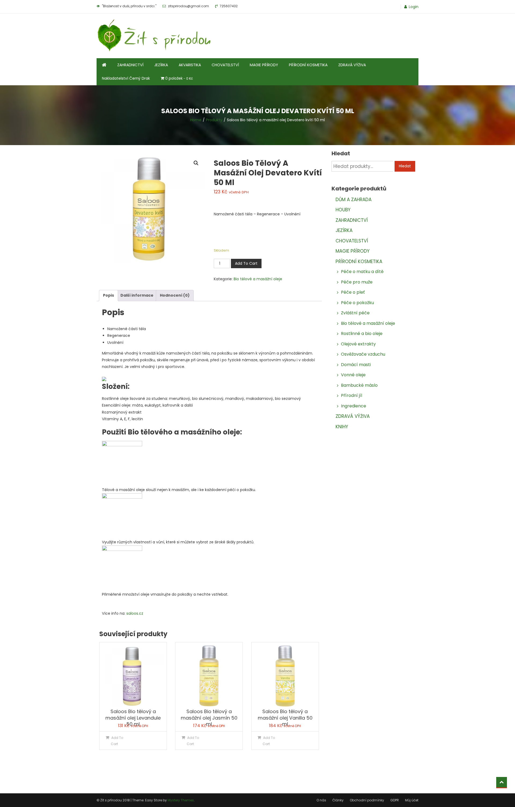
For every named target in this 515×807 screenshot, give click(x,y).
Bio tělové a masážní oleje (258, 279)
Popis (108, 295)
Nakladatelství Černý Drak (126, 78)
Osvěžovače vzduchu (363, 354)
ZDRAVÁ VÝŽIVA (352, 65)
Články (338, 800)
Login (413, 6)
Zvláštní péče (355, 313)
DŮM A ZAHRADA (353, 199)
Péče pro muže (357, 282)
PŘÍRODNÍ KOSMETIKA (308, 65)
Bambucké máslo (359, 385)
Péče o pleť (353, 292)
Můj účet (411, 800)
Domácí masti (356, 365)
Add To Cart (246, 263)
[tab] (108, 295)
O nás (321, 800)
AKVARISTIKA (190, 65)
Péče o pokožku (357, 303)
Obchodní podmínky (367, 800)
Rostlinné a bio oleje (361, 333)
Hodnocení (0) (175, 295)
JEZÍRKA (161, 65)
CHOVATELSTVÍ (225, 65)
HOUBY (343, 210)
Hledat (405, 166)
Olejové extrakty (358, 344)
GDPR (394, 800)
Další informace (136, 295)
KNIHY (342, 426)
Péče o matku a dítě (362, 271)
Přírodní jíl (351, 395)
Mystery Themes (181, 800)
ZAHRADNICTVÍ (130, 65)
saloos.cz (134, 613)
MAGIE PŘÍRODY (264, 65)
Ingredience (353, 406)
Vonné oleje (353, 375)
